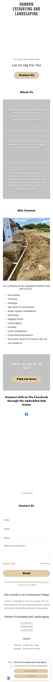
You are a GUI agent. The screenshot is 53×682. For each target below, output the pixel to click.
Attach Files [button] (10, 564)
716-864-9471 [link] (26, 623)
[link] (26, 9)
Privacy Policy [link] (44, 582)
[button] (26, 493)
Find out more (26, 379)
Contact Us (26, 75)
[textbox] (26, 519)
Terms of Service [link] (25, 585)
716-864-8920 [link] (26, 627)
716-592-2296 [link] (26, 630)
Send (26, 573)
